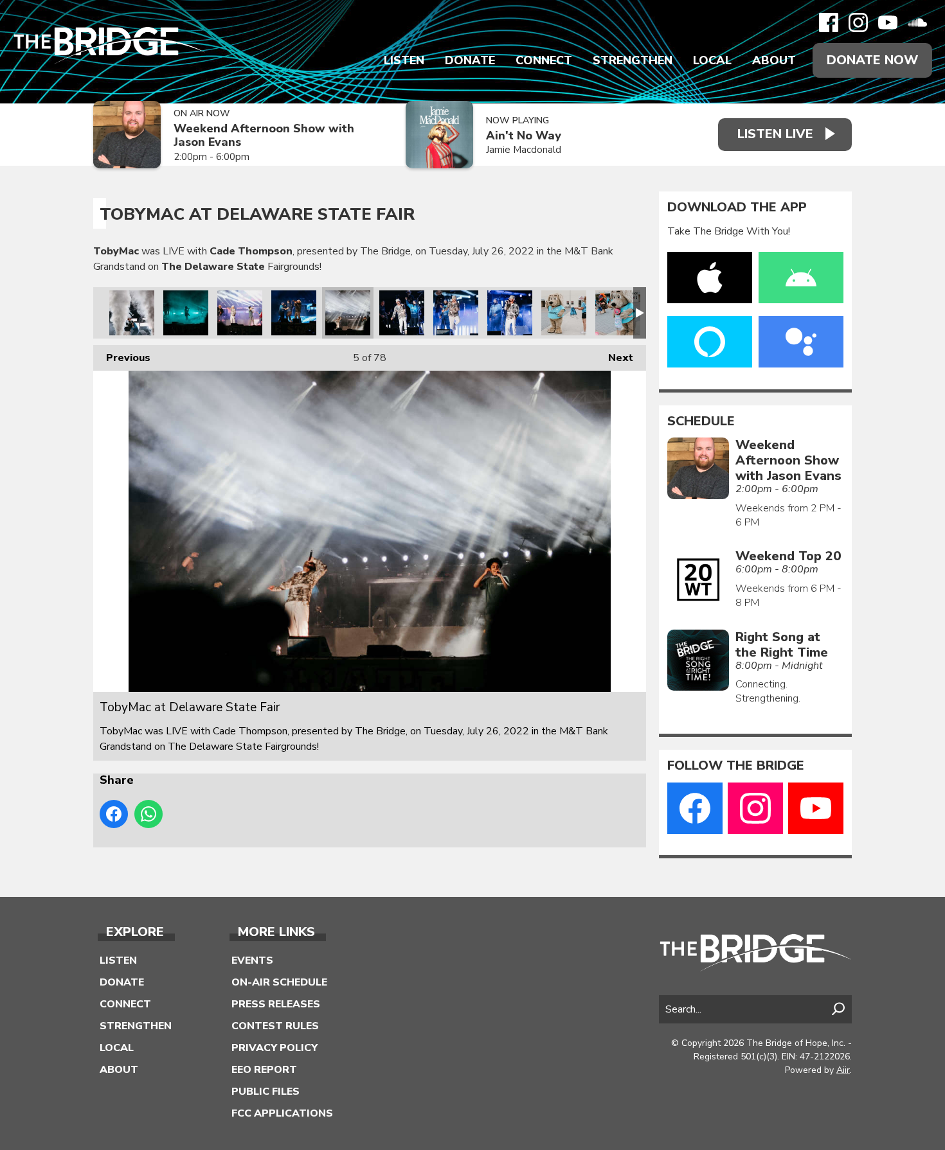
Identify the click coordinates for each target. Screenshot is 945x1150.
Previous (121, 358)
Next (614, 358)
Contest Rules (275, 1026)
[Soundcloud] (917, 22)
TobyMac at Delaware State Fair (131, 312)
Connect (544, 60)
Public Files (265, 1091)
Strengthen (632, 60)
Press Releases (275, 1004)
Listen (404, 60)
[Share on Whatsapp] (148, 814)
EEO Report (264, 1070)
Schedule (701, 421)
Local (712, 60)
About (774, 60)
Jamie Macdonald (523, 149)
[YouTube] (887, 22)
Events (252, 960)
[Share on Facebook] (114, 814)
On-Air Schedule (279, 982)
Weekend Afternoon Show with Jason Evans (264, 135)
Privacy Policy (274, 1048)
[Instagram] (858, 22)
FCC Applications (282, 1113)
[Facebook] (828, 22)
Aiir (843, 1070)
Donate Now (872, 60)
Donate (470, 60)
